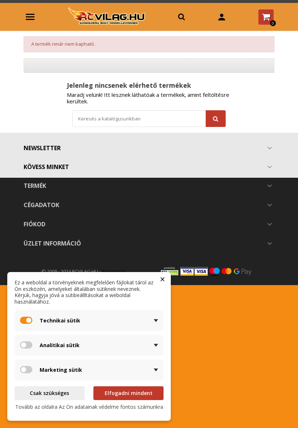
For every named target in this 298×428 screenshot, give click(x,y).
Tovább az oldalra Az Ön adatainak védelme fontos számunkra (89, 406)
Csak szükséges (49, 393)
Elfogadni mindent (129, 393)
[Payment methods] (214, 271)
